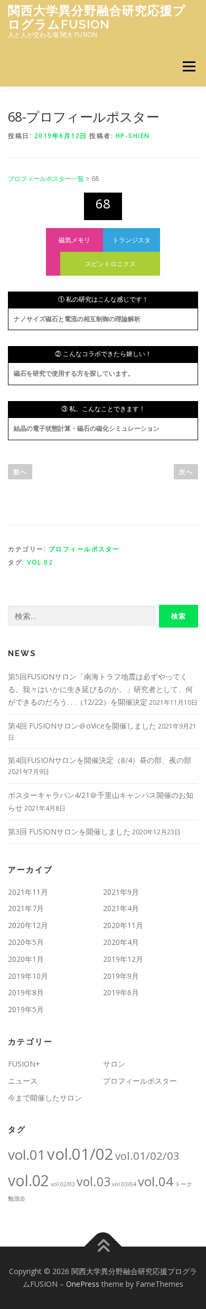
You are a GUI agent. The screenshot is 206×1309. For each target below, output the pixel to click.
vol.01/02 (80, 1154)
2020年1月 (26, 959)
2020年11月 (123, 925)
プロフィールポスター (84, 548)
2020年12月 (28, 925)
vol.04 (155, 1181)
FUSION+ (24, 1064)
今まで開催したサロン (45, 1098)
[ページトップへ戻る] (103, 1247)
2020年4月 (121, 942)
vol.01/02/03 (147, 1155)
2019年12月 (123, 959)
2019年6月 (121, 992)
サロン (114, 1064)
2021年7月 (26, 908)
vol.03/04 (124, 1184)
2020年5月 (26, 942)
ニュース (23, 1081)
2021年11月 (28, 892)
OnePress (82, 1284)
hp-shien (133, 135)
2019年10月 (28, 976)
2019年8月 (26, 992)
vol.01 (26, 1154)
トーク (183, 1184)
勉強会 (16, 1198)
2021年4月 (121, 908)
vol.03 (93, 1181)
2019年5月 (26, 1009)
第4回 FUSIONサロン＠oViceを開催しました (82, 726)
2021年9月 (121, 892)
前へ (20, 471)
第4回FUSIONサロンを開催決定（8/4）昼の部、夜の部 (99, 760)
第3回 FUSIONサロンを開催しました (69, 831)
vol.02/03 (63, 1184)
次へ (186, 471)
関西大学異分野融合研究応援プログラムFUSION (97, 17)
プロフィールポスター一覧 (46, 178)
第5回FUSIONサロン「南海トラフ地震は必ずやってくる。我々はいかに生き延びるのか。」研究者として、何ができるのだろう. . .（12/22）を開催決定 (100, 689)
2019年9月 (121, 976)
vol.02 (40, 562)
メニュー (189, 66)
